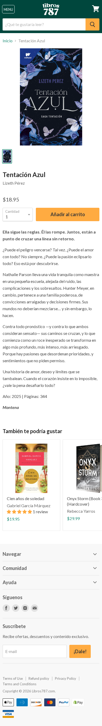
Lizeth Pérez (14, 182)
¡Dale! (80, 651)
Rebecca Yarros (81, 511)
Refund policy (39, 678)
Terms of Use (13, 678)
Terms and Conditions (19, 684)
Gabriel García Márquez (28, 505)
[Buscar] (92, 24)
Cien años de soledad (25, 498)
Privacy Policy (65, 678)
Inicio (8, 40)
